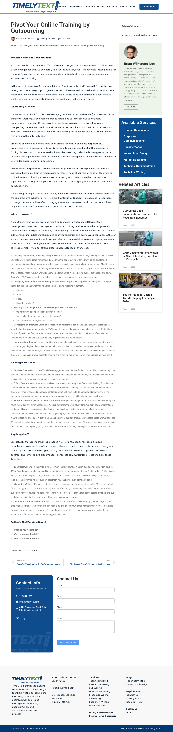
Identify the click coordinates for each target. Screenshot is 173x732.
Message (61, 618)
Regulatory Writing (99, 702)
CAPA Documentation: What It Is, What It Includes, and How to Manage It (140, 256)
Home (13, 45)
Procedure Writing (99, 694)
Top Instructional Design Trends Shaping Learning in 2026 (139, 298)
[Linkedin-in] (23, 618)
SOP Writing (95, 687)
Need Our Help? (134, 702)
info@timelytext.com (63, 687)
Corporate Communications (134, 138)
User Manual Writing (99, 691)
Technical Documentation (139, 166)
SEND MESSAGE (68, 642)
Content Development (137, 130)
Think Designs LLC (152, 728)
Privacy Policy (133, 698)
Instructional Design (49, 45)
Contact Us (149, 7)
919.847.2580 (58, 680)
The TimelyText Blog (28, 45)
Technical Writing (134, 172)
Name (59, 585)
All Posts (131, 107)
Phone (60, 607)
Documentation (133, 147)
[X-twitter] (17, 618)
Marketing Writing (135, 159)
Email (59, 596)
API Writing (95, 698)
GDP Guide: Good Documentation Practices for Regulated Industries (140, 214)
